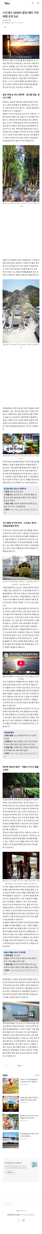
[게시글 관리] (12, 1065)
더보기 (37, 1075)
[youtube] (23, 1220)
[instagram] (18, 1220)
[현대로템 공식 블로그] (6, 3)
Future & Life (7, 20)
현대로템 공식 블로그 (13, 1163)
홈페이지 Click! (21, 1211)
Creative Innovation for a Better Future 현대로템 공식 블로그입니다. (16, 1167)
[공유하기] (9, 1065)
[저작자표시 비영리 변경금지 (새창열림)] (26, 1066)
